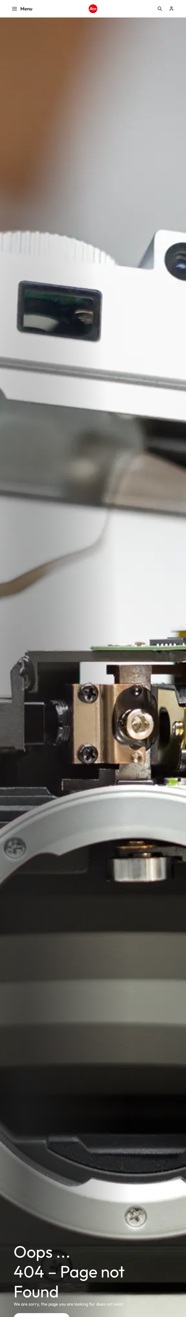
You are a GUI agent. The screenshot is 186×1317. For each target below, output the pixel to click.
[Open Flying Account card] (171, 8)
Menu (26, 9)
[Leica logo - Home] (93, 8)
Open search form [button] (160, 8)
